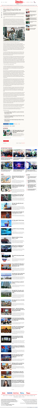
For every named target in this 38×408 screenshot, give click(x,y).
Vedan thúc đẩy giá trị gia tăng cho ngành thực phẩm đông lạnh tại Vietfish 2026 (18, 319)
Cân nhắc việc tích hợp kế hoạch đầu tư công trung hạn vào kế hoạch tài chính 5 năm (18, 327)
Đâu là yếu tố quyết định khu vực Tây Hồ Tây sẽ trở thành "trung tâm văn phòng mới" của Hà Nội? (18, 381)
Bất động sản (18, 5)
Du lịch (27, 5)
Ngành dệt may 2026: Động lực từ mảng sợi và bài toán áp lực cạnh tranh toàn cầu (18, 186)
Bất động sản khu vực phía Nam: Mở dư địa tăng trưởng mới (18, 364)
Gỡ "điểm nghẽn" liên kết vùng (18, 220)
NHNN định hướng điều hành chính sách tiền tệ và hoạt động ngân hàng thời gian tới (33, 19)
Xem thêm (13, 389)
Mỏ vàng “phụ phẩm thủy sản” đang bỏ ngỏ (18, 204)
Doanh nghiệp (8, 5)
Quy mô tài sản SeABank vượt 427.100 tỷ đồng (33, 28)
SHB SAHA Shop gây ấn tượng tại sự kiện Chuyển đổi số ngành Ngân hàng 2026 (18, 158)
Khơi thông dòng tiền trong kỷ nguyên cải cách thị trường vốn (33, 15)
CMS (31, 407)
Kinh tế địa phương (30, 5)
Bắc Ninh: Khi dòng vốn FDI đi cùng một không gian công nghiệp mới (17, 355)
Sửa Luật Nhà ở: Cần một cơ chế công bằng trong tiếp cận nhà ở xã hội (18, 291)
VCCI (7, 395)
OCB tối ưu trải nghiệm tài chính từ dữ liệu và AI (31, 158)
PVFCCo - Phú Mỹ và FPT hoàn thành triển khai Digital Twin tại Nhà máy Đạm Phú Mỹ (18, 309)
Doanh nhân (11, 5)
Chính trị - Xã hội (3, 5)
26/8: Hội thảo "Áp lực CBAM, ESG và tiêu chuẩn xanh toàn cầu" (18, 274)
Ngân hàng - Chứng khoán (24, 5)
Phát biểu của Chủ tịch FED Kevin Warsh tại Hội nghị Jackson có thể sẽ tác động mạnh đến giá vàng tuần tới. (18, 215)
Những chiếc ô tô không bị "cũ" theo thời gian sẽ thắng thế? (18, 246)
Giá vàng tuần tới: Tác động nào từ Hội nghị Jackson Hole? (18, 212)
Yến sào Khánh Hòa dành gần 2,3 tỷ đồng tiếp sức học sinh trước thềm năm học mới (18, 264)
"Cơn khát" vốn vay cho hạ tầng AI (18, 229)
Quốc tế (20, 5)
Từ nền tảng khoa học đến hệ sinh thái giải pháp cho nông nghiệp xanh (17, 337)
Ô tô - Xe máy (35, 5)
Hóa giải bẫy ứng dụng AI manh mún (18, 256)
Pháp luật (13, 5)
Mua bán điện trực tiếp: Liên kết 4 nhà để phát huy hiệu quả (18, 372)
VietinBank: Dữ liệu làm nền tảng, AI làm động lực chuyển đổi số (31, 171)
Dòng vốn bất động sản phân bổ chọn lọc (18, 282)
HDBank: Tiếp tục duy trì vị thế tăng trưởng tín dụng (33, 11)
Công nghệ (33, 5)
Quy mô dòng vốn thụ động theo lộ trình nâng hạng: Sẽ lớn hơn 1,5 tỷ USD (18, 346)
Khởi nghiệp (15, 5)
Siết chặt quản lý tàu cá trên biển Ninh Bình (18, 301)
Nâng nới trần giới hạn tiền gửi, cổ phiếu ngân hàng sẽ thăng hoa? (33, 26)
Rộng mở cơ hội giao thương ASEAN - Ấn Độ (17, 238)
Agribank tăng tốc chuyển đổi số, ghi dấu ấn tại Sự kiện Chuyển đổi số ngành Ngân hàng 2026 (6, 158)
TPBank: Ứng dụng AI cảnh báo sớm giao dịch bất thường (18, 170)
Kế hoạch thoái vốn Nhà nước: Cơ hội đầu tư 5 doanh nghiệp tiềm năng (18, 177)
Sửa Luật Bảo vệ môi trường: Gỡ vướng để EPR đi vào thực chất (18, 195)
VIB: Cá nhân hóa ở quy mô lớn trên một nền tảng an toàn (6, 170)
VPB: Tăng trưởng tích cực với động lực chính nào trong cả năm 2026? (18, 131)
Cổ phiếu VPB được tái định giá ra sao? (33, 21)
